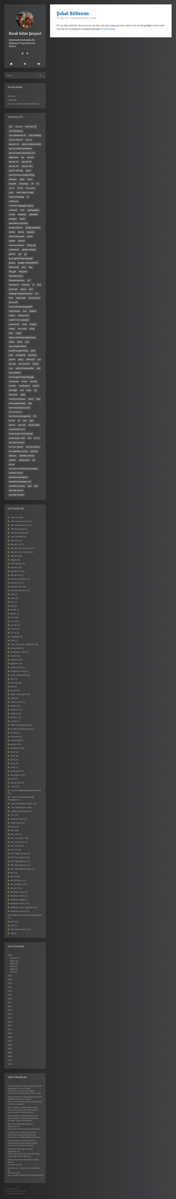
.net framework (16, 131)
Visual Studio (17, 822)
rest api (12, 363)
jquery (23, 289)
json (31, 289)
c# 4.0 (20, 188)
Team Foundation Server (23, 803)
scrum (24, 381)
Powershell (16, 740)
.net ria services (16, 139)
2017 (10, 1002)
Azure (14, 598)
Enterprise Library (19, 671)
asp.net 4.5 (14, 166)
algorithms (13, 157)
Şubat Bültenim (73, 13)
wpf (29, 486)
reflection (30, 359)
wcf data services (16, 442)
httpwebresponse (16, 280)
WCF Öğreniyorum (20, 861)
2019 (10, 994)
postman (32, 355)
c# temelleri (30, 188)
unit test (21, 425)
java (39, 284)
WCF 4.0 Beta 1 (19, 838)
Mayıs (12, 960)
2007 (10, 1041)
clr (28, 197)
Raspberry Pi (17, 748)
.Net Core (16, 517)
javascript (13, 289)
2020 (10, 991)
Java (13, 686)
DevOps (15, 655)
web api (34, 451)
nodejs (12, 328)
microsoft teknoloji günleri (20, 306)
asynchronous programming (21, 175)
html (24, 267)
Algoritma (16, 556)
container (13, 210)
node (24, 324)
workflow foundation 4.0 (20, 481)
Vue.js (14, 826)
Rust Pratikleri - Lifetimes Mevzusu (21, 1107)
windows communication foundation (23, 468)
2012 (10, 1021)
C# (37, 183)
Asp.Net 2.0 (17, 571)
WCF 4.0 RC (17, 846)
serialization (24, 385)
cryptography (33, 210)
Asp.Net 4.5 (17, 582)
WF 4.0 (14, 876)
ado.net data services (31, 144)
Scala (14, 767)
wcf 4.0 (36, 438)
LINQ (14, 698)
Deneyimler (17, 648)
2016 (10, 1006)
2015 (10, 1010)
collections (13, 201)
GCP (13, 679)
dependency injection (18, 223)
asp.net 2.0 (14, 161)
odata (11, 341)
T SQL (14, 786)
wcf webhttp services (18, 451)
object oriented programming (22, 337)
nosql (31, 328)
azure (29, 179)
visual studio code (17, 438)
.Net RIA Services (19, 532)
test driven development (20, 416)
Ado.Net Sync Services (21, 552)
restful (35, 363)
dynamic (30, 232)
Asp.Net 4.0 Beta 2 (20, 579)
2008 (10, 1037)
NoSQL (15, 717)
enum (29, 236)
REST (14, 755)
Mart (12, 966)
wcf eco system (16, 447)
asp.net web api (16, 170)
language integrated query (20, 293)
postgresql (20, 355)
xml (35, 486)
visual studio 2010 (17, 429)
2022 (10, 983)
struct (30, 399)
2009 (10, 1033)
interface (26, 284)
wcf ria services (33, 447)
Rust (14, 763)
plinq (33, 350)
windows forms (16, 472)
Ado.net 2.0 (17, 544)
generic (12, 254)
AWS (13, 594)
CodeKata (16, 636)
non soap (22, 328)
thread (12, 420)
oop (27, 341)
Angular (15, 559)
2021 (10, 987)
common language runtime (21, 205)
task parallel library (17, 403)
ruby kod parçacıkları (25, 368)
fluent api (31, 245)
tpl (19, 420)
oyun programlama (17, 346)
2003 (10, 1056)
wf (34, 460)
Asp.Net (15, 567)
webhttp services (26, 455)
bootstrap (23, 183)
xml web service (16, 490)
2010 (10, 1029)
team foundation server (19, 407)
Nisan (12, 963)
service (36, 385)
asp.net (30, 157)
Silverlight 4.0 (17, 775)
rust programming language (21, 377)
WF (13, 872)
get (19, 254)
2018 (10, 998)
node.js (33, 324)
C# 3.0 (14, 621)
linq (36, 293)
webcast (12, 455)
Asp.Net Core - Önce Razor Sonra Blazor (24, 1168)
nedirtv (12, 315)
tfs (35, 416)
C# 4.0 (15, 625)
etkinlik (12, 240)
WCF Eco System (20, 857)
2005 (10, 1048)
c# (32, 183)
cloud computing (16, 197)
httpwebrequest (16, 276)
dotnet (21, 232)
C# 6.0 (14, 629)
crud (22, 210)
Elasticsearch (17, 667)
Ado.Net (16, 540)
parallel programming (18, 350)
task (38, 399)
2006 (10, 1044)
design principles (33, 227)
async (28, 170)
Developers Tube (19, 652)
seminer (12, 385)
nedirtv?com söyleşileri (19, 320)
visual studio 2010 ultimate (21, 433)
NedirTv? (16, 709)
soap (29, 390)
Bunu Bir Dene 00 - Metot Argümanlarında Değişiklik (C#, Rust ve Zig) (25, 1087)
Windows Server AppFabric (23, 907)
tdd (29, 403)
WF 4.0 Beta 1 (18, 880)
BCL (13, 602)
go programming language (21, 258)
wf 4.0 (11, 464)
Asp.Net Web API (20, 590)
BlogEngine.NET (20, 1191)
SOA (13, 779)
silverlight (13, 390)
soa (22, 390)
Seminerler (17, 771)
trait (25, 420)
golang (12, 262)
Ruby (14, 759)
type (31, 420)
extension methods (16, 245)
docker (12, 232)
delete (22, 218)
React (14, 752)
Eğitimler (16, 663)
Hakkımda (12, 100)
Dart (13, 640)
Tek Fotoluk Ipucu (20, 807)
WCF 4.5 (15, 849)
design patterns (16, 227)
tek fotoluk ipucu (15, 412)
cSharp (12, 214)
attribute (12, 179)
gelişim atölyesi (29, 249)
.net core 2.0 (30, 126)
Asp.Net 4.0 (17, 575)
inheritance (14, 284)
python (12, 359)
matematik (21, 298)
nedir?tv (32, 311)
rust (38, 368)
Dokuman (16, 659)
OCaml (14, 721)
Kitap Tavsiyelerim (20, 694)
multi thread (14, 311)
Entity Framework (20, 675)
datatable (33, 214)
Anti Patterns (17, 563)
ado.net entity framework (20, 148)
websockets (24, 460)
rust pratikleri (14, 372)
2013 (10, 1018)
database (22, 214)
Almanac (11, 96)
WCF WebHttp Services (22, 869)
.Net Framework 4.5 (20, 525)
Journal (15, 690)
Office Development (20, 725)
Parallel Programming (22, 729)
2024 (10, 979)
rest (39, 359)
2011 (10, 1025)
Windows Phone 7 (19, 903)
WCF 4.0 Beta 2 (18, 842)
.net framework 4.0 (17, 135)
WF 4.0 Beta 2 (18, 884)
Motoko (15, 705)
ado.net (29, 140)
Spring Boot (17, 782)
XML (13, 925)
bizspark (12, 183)
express (21, 240)
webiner (12, 460)
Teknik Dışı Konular (20, 811)
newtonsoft (14, 324)
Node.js (15, 713)
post (11, 355)
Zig (13, 933)
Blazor (14, 613)
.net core (18, 126)
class (11, 192)
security (33, 381)
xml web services (16, 494)
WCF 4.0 (16, 834)
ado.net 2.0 (14, 144)
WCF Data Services (20, 853)
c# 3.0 (11, 188)
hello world (14, 267)
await (22, 179)
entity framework (16, 236)
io (33, 284)
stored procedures (17, 399)
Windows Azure (18, 892)
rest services (24, 363)
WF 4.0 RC (16, 888)
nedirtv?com (23, 315)
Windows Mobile (19, 899)
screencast (14, 381)
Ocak (12, 971)
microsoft (13, 302)
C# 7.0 (14, 632)
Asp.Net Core (18, 586)
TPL (14, 815)
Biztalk (14, 609)
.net (10, 126)
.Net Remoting (18, 529)
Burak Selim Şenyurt (25, 33)
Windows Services (19, 911)
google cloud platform (28, 262)
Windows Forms (19, 895)
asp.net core (27, 166)
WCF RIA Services (20, 865)
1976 (10, 1060)
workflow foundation (18, 477)
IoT (29, 280)
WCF (14, 830)
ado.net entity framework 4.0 (22, 153)
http (30, 267)
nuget (18, 333)
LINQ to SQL (17, 702)
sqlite (22, 394)
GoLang (15, 682)
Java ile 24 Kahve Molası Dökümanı (23, 103)
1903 (10, 1064)
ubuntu (12, 425)
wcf (29, 438)
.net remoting (35, 135)
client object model (24, 192)
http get (12, 271)
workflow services (17, 486)
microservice (34, 298)
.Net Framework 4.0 (21, 521)
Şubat (12, 969)
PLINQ (14, 732)
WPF (14, 921)
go (25, 254)
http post (23, 271)
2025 (10, 975)
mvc (24, 311)
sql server (13, 394)
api (22, 157)
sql (35, 390)
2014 (10, 1014)
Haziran (13, 958)
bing (13, 606)
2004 (10, 1052)
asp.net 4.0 (26, 161)
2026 (14, 963)
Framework (14, 249)
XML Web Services (20, 929)
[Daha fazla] (108, 28)
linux (11, 298)
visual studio (33, 425)
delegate (13, 218)
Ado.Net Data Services (22, 548)
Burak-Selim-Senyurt (79, 18)
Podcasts (16, 736)
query (20, 359)
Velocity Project (18, 819)
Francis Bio (19, 1193)
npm (11, 333)
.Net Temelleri (18, 536)
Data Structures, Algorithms (24, 644)
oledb (19, 341)
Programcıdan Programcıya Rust (21, 1132)
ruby (11, 368)
